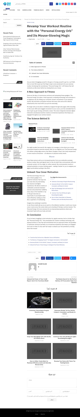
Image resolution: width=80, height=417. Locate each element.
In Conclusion (35, 76)
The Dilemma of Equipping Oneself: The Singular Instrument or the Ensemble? (49, 240)
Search (5, 22)
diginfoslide (32, 39)
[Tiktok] (72, 4)
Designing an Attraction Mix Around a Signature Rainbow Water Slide (12, 44)
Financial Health (39, 10)
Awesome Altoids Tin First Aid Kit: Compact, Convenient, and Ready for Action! (68, 130)
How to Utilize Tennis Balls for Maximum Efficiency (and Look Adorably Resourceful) (39, 363)
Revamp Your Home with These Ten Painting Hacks (64, 362)
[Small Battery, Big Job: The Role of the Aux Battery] (17, 126)
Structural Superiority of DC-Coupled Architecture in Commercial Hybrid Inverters (17, 154)
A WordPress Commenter (9, 73)
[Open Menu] (75, 4)
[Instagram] (63, 4)
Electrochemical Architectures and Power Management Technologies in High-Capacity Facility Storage (12, 38)
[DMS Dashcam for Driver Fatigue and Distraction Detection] (7, 146)
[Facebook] (57, 4)
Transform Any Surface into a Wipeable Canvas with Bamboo (45, 237)
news (39, 252)
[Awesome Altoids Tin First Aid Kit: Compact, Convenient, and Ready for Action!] (56, 131)
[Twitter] (60, 4)
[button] (4, 188)
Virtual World (56, 10)
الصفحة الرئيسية (6, 19)
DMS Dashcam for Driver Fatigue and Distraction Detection (12, 62)
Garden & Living (26, 10)
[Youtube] (66, 4)
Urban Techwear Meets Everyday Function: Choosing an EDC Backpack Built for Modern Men (12, 50)
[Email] (69, 4)
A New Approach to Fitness (38, 67)
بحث (51, 3)
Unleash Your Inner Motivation (40, 73)
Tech (18, 10)
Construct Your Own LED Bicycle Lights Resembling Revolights (68, 139)
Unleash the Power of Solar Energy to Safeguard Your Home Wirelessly (47, 245)
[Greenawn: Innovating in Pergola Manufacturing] (32, 129)
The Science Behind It (37, 70)
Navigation (6, 75)
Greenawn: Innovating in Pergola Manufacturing (43, 128)
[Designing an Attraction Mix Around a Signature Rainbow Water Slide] (17, 105)
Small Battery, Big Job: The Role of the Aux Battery (17, 134)
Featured (12, 10)
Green (47, 10)
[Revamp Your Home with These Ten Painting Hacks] (65, 351)
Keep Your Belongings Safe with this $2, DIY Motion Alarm (42, 139)
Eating (5, 14)
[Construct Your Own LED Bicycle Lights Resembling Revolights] (56, 140)
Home (5, 9)
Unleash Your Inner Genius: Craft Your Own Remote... (13, 187)
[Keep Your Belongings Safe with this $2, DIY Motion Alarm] (32, 140)
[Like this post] (43, 43)
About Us (43, 414)
